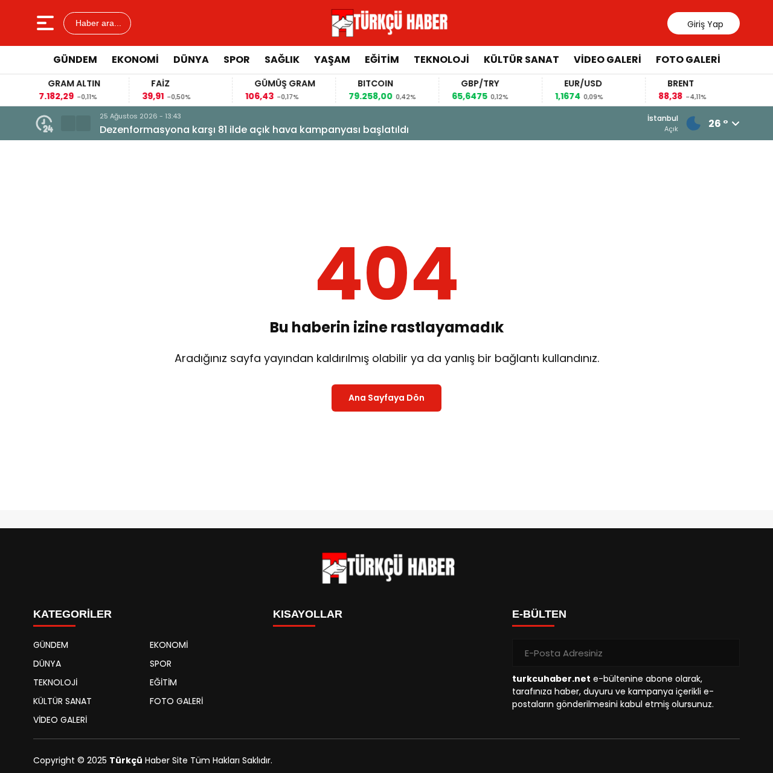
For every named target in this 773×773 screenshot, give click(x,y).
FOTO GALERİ (688, 59)
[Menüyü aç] (46, 23)
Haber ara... (97, 23)
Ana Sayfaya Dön (386, 398)
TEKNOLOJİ (441, 59)
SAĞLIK (282, 59)
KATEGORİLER (72, 614)
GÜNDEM (75, 59)
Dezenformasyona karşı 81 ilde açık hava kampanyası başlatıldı (254, 130)
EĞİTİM (382, 59)
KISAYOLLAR (307, 614)
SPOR (236, 59)
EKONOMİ (135, 59)
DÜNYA (191, 59)
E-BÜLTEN (539, 614)
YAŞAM (332, 59)
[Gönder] (726, 653)
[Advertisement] (730, 257)
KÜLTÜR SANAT (521, 59)
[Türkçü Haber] (388, 23)
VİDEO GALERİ (607, 59)
